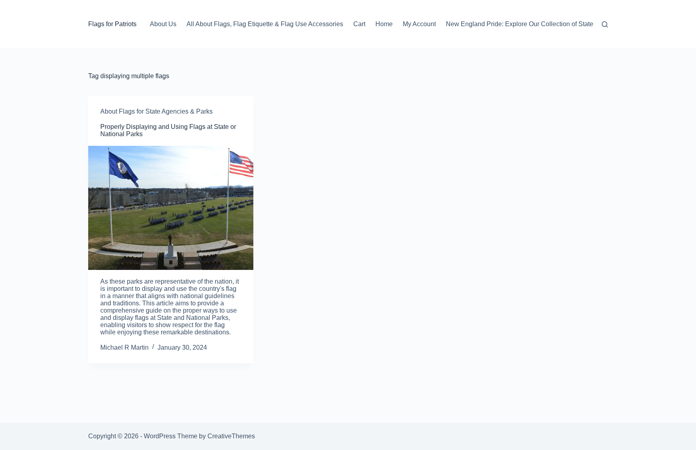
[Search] (605, 24)
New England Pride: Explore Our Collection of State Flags (528, 24)
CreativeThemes (231, 436)
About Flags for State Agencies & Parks (156, 111)
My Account (419, 24)
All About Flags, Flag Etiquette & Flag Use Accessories (264, 24)
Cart (359, 24)
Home (384, 24)
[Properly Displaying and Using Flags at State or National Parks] (170, 208)
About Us (163, 24)
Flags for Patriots (112, 24)
